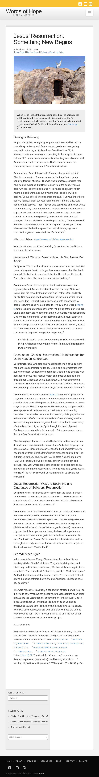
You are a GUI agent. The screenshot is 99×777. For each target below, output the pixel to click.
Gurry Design (39, 773)
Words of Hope (24, 11)
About (19, 761)
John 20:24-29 (60, 639)
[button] (89, 12)
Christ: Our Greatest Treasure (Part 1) (29, 721)
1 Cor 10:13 (62, 643)
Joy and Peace (32, 52)
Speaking (31, 761)
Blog (58, 761)
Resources (46, 761)
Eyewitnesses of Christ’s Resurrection (53, 239)
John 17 (54, 394)
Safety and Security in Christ (52, 52)
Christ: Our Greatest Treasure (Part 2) (29, 716)
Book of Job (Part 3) (20, 727)
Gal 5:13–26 (76, 643)
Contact (70, 761)
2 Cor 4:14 (59, 651)
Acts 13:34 (22, 643)
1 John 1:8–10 (41, 643)
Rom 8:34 (38, 647)
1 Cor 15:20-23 (45, 651)
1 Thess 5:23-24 (23, 651)
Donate (83, 761)
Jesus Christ (20, 52)
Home (9, 761)
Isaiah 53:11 (73, 124)
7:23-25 (63, 647)
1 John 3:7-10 (21, 647)
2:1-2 (52, 643)
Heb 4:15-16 (51, 647)
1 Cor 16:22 (26, 655)
